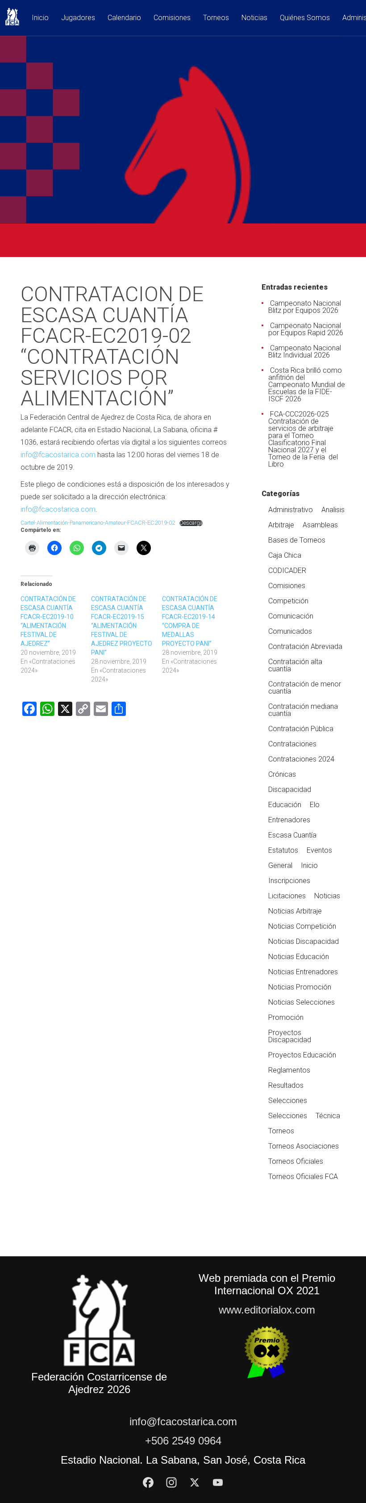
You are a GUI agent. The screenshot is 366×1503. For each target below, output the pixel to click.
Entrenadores (289, 820)
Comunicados (290, 631)
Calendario (124, 18)
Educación (284, 804)
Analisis (333, 509)
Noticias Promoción (299, 987)
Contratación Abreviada (305, 646)
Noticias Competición (302, 926)
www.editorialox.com (267, 1310)
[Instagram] (171, 1482)
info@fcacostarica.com (58, 454)
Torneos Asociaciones (303, 1146)
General (280, 865)
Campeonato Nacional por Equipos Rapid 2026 (305, 329)
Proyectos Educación (302, 1055)
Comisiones (172, 18)
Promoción (286, 1017)
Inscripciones (289, 880)
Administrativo (290, 509)
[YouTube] (218, 1482)
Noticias (254, 18)
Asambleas (320, 525)
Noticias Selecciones (301, 1002)
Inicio (40, 18)
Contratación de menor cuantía (304, 687)
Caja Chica (284, 555)
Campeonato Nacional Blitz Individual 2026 (304, 351)
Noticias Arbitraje (295, 911)
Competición (288, 601)
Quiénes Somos (305, 18)
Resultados (286, 1085)
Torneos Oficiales (295, 1161)
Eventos (319, 850)
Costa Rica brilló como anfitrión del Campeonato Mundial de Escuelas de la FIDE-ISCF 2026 (306, 384)
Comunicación (290, 616)
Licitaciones (287, 896)
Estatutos (283, 850)
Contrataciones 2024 (301, 759)
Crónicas (282, 774)
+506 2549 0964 (183, 1441)
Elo (315, 804)
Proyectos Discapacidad (289, 1036)
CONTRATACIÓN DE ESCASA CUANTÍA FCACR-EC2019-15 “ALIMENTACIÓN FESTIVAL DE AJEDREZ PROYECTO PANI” (121, 625)
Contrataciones (292, 744)
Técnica (328, 1115)
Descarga (191, 523)
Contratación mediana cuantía (303, 710)
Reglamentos (289, 1070)
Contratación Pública (300, 728)
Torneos (216, 18)
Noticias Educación (298, 956)
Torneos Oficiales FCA (303, 1176)
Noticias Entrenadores (303, 972)
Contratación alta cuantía (295, 665)
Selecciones (287, 1100)
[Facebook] (148, 1482)
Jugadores (78, 18)
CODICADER (287, 570)
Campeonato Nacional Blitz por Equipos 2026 (304, 307)
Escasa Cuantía (292, 835)
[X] (194, 1482)
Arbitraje (281, 525)
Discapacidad (289, 789)
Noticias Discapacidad (303, 941)
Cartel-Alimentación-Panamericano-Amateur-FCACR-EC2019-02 (98, 522)
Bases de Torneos (296, 540)
